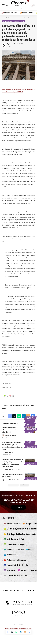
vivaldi (4, 408)
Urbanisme (29, 432)
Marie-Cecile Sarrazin (10, 435)
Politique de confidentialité (11, 628)
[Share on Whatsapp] (16, 632)
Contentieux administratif (30, 418)
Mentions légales (23, 628)
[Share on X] (12, 632)
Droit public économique (30, 425)
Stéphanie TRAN (27, 405)
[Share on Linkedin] (20, 632)
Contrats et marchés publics (29, 442)
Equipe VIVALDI (11, 44)
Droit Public (28, 421)
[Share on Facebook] (8, 632)
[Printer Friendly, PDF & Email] (8, 396)
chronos (19, 405)
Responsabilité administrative (13, 21)
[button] (4, 5)
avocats (12, 405)
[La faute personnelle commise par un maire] (30, 476)
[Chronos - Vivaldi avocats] (18, 5)
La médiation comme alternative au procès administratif (9, 430)
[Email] (25, 632)
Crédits (30, 628)
